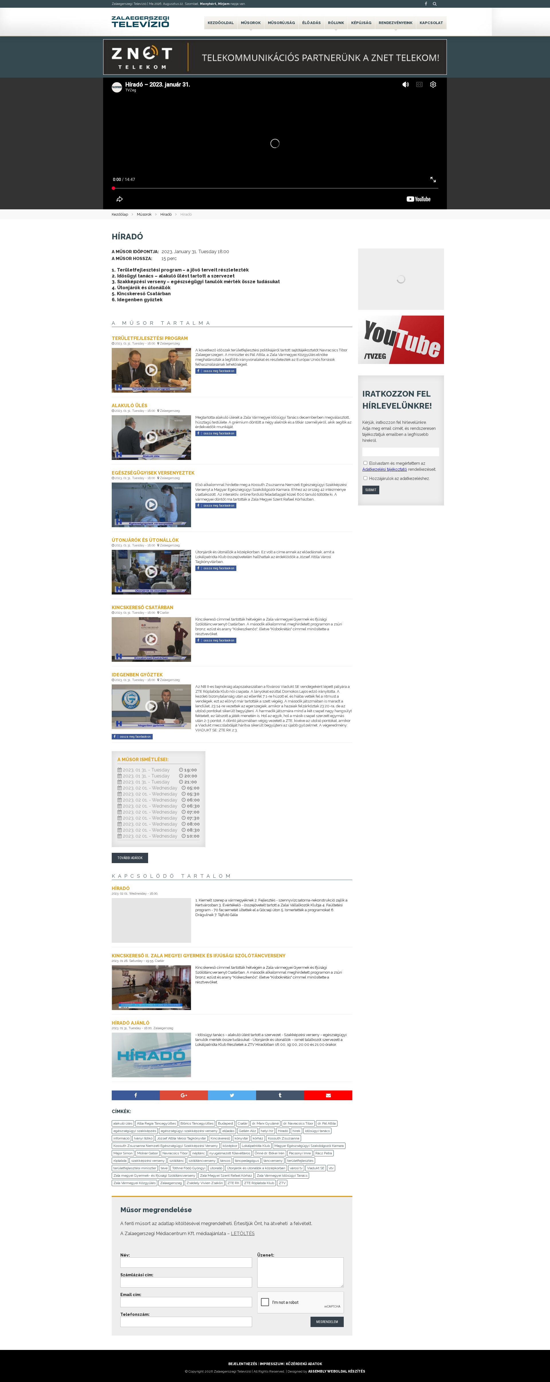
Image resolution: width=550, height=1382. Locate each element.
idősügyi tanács (317, 1131)
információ (121, 1138)
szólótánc (176, 1161)
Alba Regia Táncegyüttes (156, 1123)
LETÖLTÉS (243, 1233)
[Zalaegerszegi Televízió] (140, 22)
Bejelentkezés (242, 1364)
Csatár (242, 1123)
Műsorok (251, 23)
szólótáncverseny (202, 1161)
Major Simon (123, 1153)
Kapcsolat (431, 23)
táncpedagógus (247, 1161)
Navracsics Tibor (175, 1153)
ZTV (282, 1183)
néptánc (198, 1153)
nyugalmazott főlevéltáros (229, 1153)
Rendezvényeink (395, 23)
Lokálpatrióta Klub (256, 1146)
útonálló (216, 1168)
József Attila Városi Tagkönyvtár (181, 1138)
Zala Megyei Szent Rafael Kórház (226, 1176)
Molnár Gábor (147, 1153)
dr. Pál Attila (327, 1123)
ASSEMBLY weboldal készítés (336, 1371)
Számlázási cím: (136, 1275)
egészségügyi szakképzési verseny (189, 1131)
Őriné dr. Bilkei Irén (269, 1153)
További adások (129, 858)
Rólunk (336, 23)
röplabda (120, 1161)
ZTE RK (233, 1183)
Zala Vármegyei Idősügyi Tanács (282, 1176)
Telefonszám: (135, 1314)
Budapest (225, 1123)
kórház (258, 1138)
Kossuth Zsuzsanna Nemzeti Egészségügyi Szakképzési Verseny (165, 1146)
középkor (230, 1146)
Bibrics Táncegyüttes (196, 1123)
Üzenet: (265, 1255)
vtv (331, 1168)
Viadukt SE (315, 1168)
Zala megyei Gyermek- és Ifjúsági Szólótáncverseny (154, 1176)
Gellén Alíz (247, 1131)
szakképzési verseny (148, 1161)
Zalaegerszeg (171, 1183)
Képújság (361, 23)
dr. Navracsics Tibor (298, 1123)
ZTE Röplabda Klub (259, 1183)
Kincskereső (220, 1138)
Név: (125, 1255)
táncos (225, 1161)
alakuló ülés (122, 1123)
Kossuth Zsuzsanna (283, 1138)
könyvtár (241, 1138)
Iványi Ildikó (143, 1138)
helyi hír (267, 1131)
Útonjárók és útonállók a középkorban (256, 1168)
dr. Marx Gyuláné (265, 1123)
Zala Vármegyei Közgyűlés (134, 1183)
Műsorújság (281, 23)
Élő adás (311, 23)
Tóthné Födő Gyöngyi (188, 1168)
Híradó (166, 214)
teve (164, 1168)
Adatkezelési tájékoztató (384, 469)
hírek (296, 1131)
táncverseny (273, 1161)
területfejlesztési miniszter (134, 1168)
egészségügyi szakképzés (134, 1131)
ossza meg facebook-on (219, 371)
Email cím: (130, 1294)
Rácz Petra (323, 1153)
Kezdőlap (120, 214)
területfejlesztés (300, 1161)
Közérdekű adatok (304, 1364)
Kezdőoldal (221, 23)
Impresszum (271, 1364)
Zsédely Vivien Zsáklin (204, 1183)
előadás (228, 1131)
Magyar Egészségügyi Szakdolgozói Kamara (309, 1146)
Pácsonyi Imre (300, 1153)
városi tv (296, 1168)
